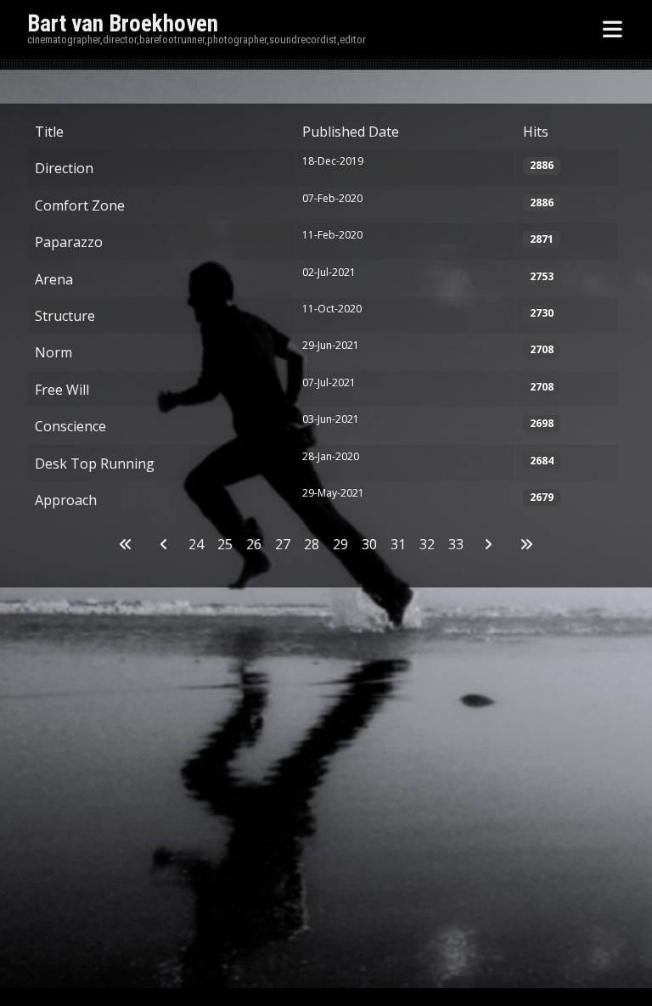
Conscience (70, 426)
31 (398, 544)
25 (225, 544)
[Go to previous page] (164, 544)
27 (282, 544)
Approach (66, 500)
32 (427, 544)
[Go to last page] (526, 544)
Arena (54, 279)
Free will (62, 389)
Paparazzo (69, 242)
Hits (535, 131)
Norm (53, 352)
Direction (64, 168)
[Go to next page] (488, 544)
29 (340, 544)
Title (49, 131)
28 (311, 544)
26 (253, 544)
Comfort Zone (80, 205)
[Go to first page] (125, 544)
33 (456, 544)
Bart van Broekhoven (122, 23)
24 (196, 544)
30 (369, 544)
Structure (65, 315)
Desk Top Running (95, 463)
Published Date (350, 131)
